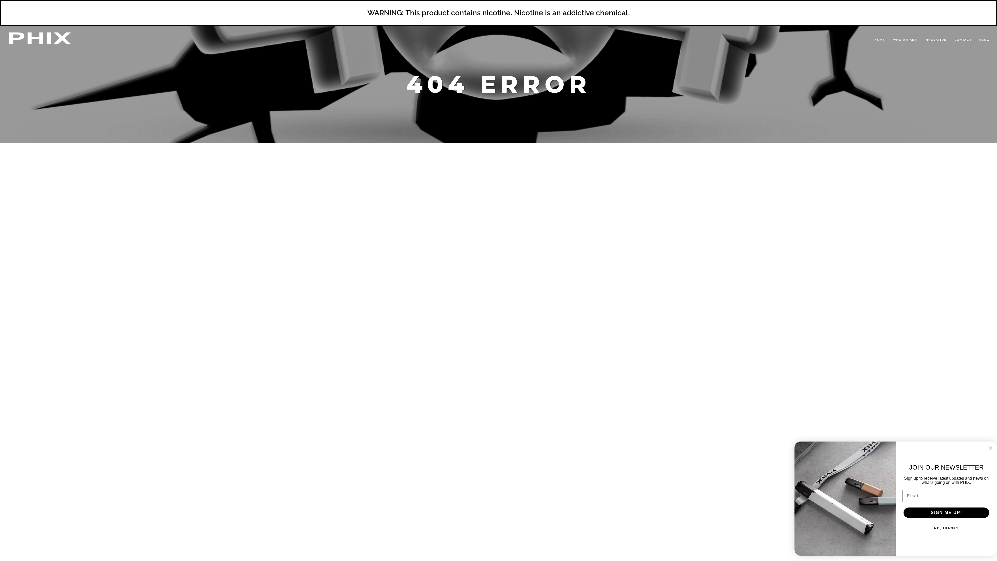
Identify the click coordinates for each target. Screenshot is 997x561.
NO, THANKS (946, 528)
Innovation (936, 40)
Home (879, 40)
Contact (963, 40)
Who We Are (905, 40)
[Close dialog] (990, 448)
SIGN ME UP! (946, 512)
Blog (984, 40)
